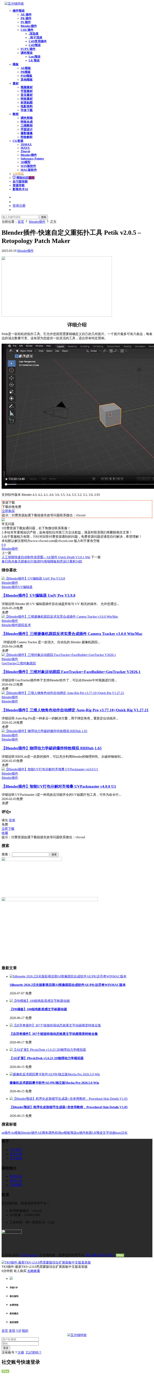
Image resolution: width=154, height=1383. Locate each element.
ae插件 (6, 1132)
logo (118, 1132)
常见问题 (16, 1154)
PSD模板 (26, 75)
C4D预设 (35, 45)
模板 (16, 64)
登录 (12, 820)
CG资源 (18, 140)
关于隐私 (16, 1158)
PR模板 (26, 72)
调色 (51, 1132)
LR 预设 (34, 60)
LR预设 (97, 1132)
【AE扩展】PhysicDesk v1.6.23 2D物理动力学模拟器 (47, 1058)
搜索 (43, 217)
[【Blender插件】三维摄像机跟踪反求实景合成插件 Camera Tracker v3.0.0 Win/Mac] (60, 616)
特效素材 (27, 98)
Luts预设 (35, 56)
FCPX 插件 (28, 49)
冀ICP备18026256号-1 (100, 1255)
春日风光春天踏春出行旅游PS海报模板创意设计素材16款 (42, 561)
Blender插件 (29, 26)
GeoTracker (9, 663)
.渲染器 (33, 33)
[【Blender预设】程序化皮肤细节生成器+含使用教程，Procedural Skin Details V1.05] (69, 1098)
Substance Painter (32, 158)
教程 (16, 114)
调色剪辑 (27, 117)
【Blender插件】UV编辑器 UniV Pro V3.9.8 (38, 595)
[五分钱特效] (14, 3)
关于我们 (16, 1150)
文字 (106, 1132)
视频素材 (27, 87)
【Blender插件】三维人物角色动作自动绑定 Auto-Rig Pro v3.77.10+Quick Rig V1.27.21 (75, 710)
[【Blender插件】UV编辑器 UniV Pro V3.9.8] (33, 578)
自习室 (20, 181)
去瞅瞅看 (33, 1271)
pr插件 (81, 1132)
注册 (21, 1352)
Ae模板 (16, 1132)
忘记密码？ (34, 1352)
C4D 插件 (27, 29)
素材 (16, 83)
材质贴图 (27, 102)
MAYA (25, 147)
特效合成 (27, 121)
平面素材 (27, 91)
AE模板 (26, 68)
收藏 (5, 833)
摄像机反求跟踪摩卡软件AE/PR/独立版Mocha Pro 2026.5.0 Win (54, 1082)
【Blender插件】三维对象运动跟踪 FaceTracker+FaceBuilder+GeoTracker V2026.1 (71, 672)
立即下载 (8, 828)
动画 (112, 1132)
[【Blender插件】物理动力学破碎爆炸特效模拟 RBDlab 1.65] (44, 731)
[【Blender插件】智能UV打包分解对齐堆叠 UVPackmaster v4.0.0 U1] (50, 769)
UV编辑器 (25, 587)
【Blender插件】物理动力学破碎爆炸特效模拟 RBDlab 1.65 (52, 748)
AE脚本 (42, 1132)
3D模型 (25, 162)
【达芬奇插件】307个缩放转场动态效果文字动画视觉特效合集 (54, 1033)
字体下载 (27, 110)
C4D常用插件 (38, 41)
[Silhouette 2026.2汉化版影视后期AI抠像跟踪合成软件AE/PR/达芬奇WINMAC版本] (68, 976)
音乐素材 (27, 94)
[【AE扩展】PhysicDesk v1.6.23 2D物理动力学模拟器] (48, 1049)
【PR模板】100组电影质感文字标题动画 (38, 1009)
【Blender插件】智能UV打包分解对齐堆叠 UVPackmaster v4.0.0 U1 (59, 786)
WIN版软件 (28, 166)
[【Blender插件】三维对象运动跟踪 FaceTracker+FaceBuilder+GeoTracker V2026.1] (59, 655)
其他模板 (27, 79)
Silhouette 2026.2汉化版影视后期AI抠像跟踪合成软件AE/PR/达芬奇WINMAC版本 (68, 985)
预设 (73, 1132)
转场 (58, 1132)
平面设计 (27, 129)
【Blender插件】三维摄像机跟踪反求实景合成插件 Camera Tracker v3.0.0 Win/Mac (72, 634)
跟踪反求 (24, 625)
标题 (89, 1132)
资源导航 (19, 185)
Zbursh (25, 151)
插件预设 (19, 10)
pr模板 (65, 1132)
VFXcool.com (28, 1255)
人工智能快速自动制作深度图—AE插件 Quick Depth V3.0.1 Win (46, 557)
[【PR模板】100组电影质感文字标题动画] (40, 1000)
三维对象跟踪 (26, 663)
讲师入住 (16, 1180)
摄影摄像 (27, 133)
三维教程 (27, 125)
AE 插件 (26, 14)
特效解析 (27, 137)
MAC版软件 (29, 169)
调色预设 (27, 52)
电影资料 (27, 106)
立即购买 (8, 511)
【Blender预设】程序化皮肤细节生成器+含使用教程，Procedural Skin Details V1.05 (69, 1107)
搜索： (6, 854)
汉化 (124, 1132)
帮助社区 (25, 177)
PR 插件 (26, 18)
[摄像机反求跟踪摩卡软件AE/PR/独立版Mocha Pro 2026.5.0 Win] (55, 1074)
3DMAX (26, 144)
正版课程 (16, 1185)
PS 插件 (26, 22)
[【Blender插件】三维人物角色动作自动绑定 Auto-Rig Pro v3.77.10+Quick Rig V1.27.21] (63, 693)
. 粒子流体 (35, 37)
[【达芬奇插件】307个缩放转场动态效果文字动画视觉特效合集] (55, 1025)
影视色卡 (20, 189)
